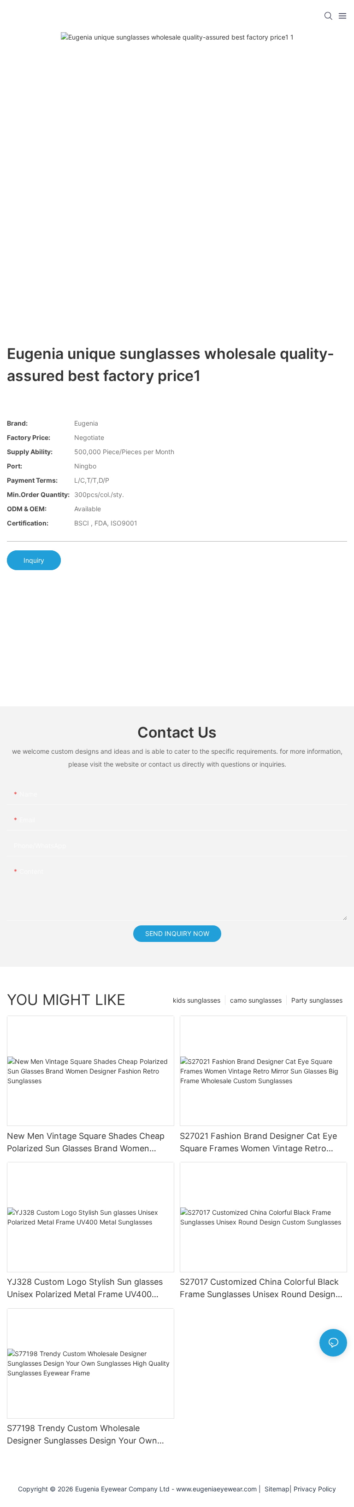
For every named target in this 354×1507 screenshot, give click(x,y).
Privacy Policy (315, 1489)
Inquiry (34, 560)
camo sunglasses (256, 1000)
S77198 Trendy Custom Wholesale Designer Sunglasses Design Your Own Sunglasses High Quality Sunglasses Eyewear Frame (82, 1435)
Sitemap (275, 1489)
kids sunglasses (196, 1000)
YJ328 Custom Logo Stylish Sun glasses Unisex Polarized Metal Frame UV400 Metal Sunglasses (85, 1288)
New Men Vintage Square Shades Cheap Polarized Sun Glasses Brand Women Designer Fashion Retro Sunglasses (86, 1143)
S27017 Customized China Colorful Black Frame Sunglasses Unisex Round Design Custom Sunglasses (259, 1288)
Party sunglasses (316, 1000)
